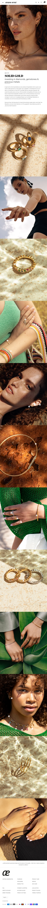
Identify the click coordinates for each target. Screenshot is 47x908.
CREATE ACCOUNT (6, 890)
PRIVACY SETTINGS (21, 892)
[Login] (38, 2)
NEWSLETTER (20, 883)
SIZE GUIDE (34, 883)
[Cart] (44, 2)
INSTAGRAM (20, 881)
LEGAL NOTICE (35, 888)
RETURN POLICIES (21, 890)
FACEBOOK (19, 879)
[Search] (36, 2)
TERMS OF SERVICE (36, 892)
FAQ (3, 888)
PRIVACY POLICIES (36, 890)
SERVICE (34, 881)
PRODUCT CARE (35, 879)
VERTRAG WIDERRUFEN (7, 879)
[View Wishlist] (41, 2)
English (4, 897)
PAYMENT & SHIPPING (22, 888)
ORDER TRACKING (6, 892)
